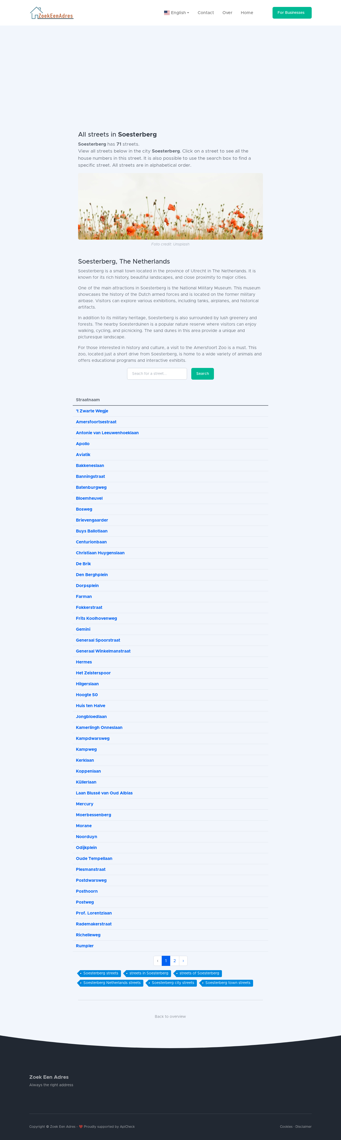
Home (247, 13)
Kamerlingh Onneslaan (99, 727)
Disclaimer (303, 1127)
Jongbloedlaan (91, 717)
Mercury (85, 804)
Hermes (84, 662)
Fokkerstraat (89, 607)
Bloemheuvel (89, 498)
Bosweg (84, 509)
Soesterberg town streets (227, 983)
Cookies (286, 1127)
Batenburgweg (91, 487)
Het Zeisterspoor (93, 673)
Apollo (83, 444)
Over (227, 13)
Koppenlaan (88, 771)
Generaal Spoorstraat (98, 640)
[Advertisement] (170, 65)
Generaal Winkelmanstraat (103, 651)
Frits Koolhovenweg (96, 618)
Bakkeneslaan (90, 466)
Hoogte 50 (87, 695)
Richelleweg (88, 935)
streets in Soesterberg (148, 973)
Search (202, 374)
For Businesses (291, 13)
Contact (206, 13)
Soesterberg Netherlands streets (112, 983)
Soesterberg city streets (173, 983)
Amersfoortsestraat (96, 422)
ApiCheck (127, 1127)
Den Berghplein (92, 575)
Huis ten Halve (90, 706)
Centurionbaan (91, 542)
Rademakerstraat (94, 924)
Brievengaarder (92, 520)
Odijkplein (86, 848)
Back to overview (170, 1017)
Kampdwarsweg (92, 738)
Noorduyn (86, 837)
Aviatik (83, 455)
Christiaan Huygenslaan (100, 553)
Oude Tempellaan (94, 858)
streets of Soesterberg (199, 973)
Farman (84, 596)
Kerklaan (85, 760)
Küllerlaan (86, 782)
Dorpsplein (87, 586)
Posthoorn (87, 891)
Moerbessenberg (93, 815)
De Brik (83, 564)
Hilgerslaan (87, 684)
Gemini (83, 629)
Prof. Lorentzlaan (94, 913)
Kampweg (86, 749)
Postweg (85, 902)
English (178, 13)
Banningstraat (90, 476)
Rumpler (85, 946)
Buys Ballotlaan (92, 531)
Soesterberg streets (100, 973)
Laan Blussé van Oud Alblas (104, 793)
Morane (84, 826)
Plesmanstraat (90, 869)
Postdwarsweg (91, 880)
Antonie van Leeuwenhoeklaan (107, 433)
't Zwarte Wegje (92, 411)
